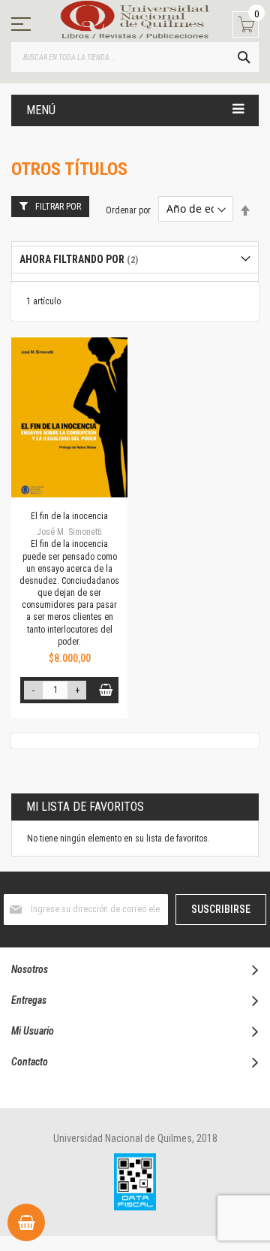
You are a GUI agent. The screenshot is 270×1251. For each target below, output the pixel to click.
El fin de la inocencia (69, 516)
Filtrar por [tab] (58, 206)
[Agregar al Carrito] (105, 690)
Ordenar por (128, 209)
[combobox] (135, 57)
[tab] (135, 259)
